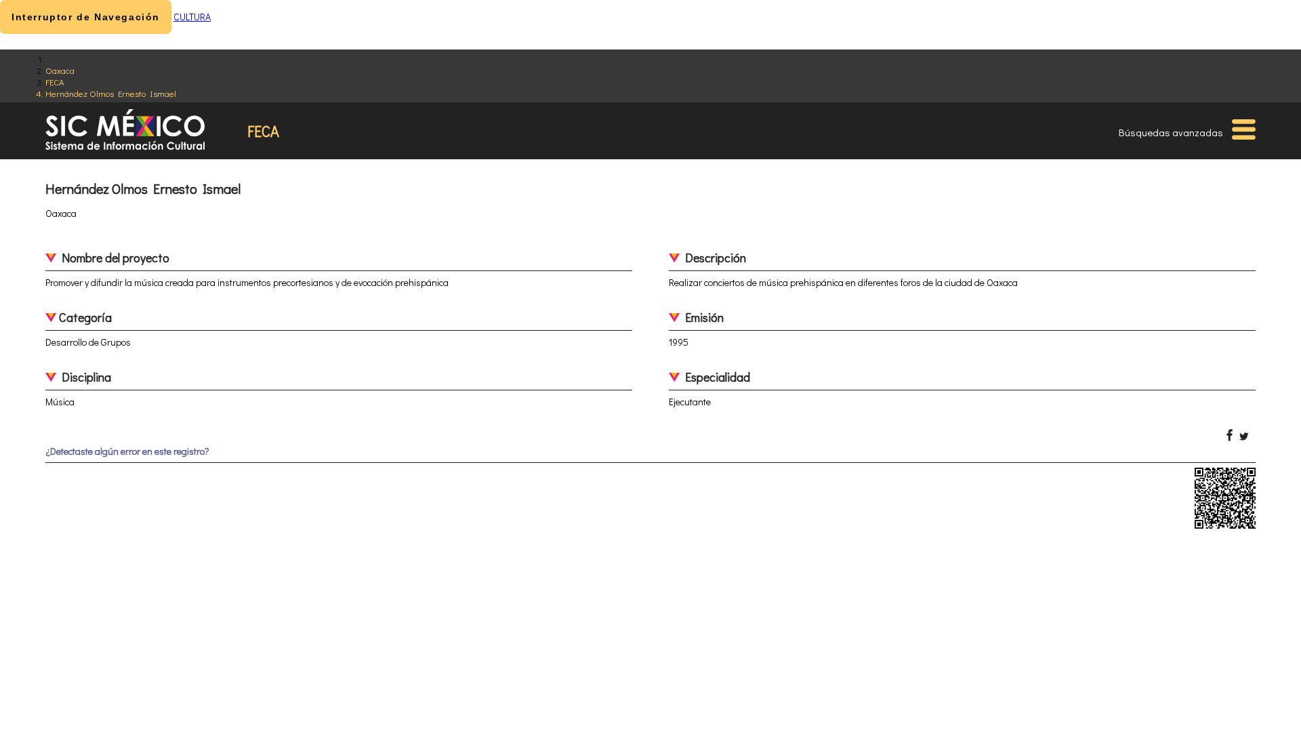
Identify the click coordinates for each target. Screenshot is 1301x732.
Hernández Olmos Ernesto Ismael (110, 93)
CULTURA (192, 16)
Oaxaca (60, 70)
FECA (54, 81)
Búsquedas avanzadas (1171, 132)
